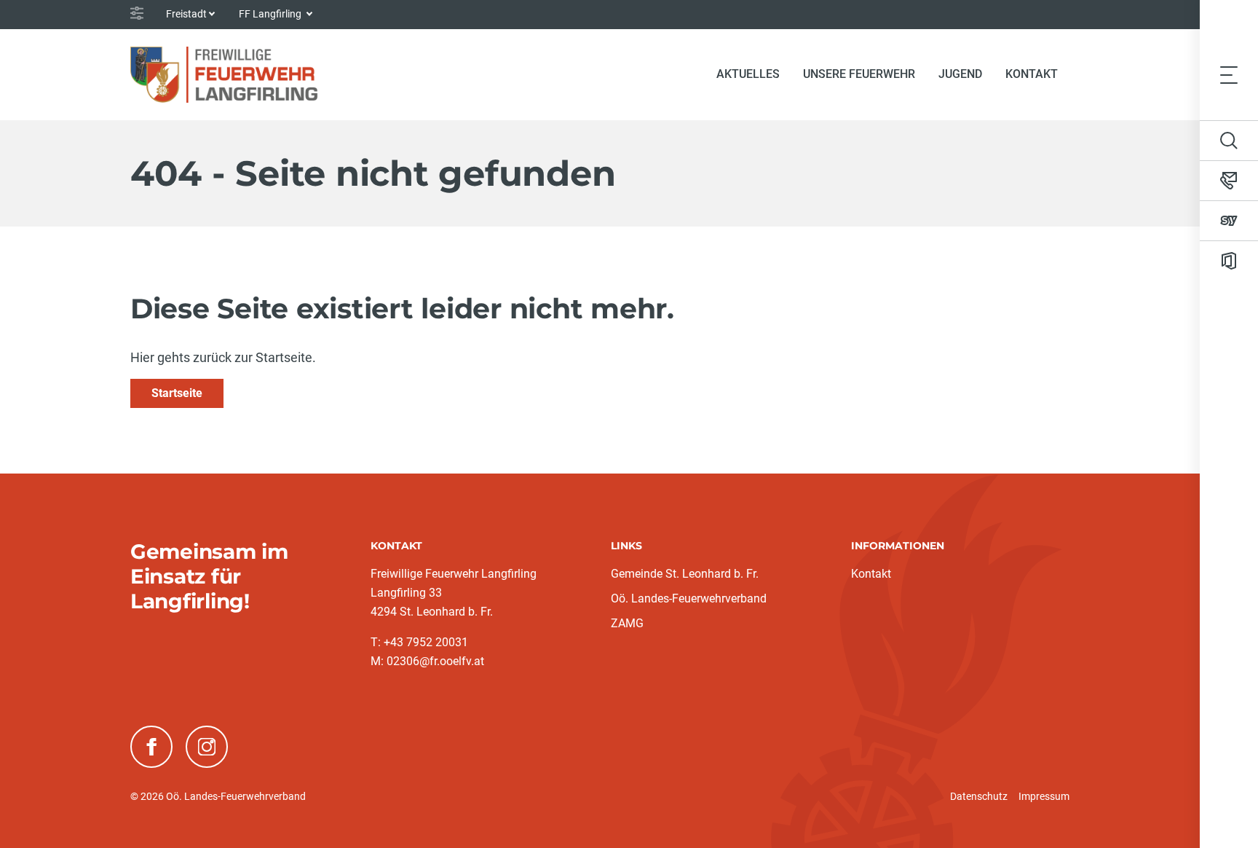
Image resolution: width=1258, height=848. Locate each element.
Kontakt (1031, 74)
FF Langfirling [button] (271, 14)
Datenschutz (979, 796)
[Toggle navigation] (1229, 74)
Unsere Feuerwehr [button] (859, 74)
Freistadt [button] (186, 14)
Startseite (176, 393)
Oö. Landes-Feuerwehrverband (689, 598)
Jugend (960, 74)
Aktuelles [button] (748, 74)
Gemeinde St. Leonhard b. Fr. (685, 574)
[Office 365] (1229, 260)
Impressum (1043, 796)
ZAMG (627, 623)
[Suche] (1229, 140)
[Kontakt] (1229, 180)
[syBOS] (1229, 220)
